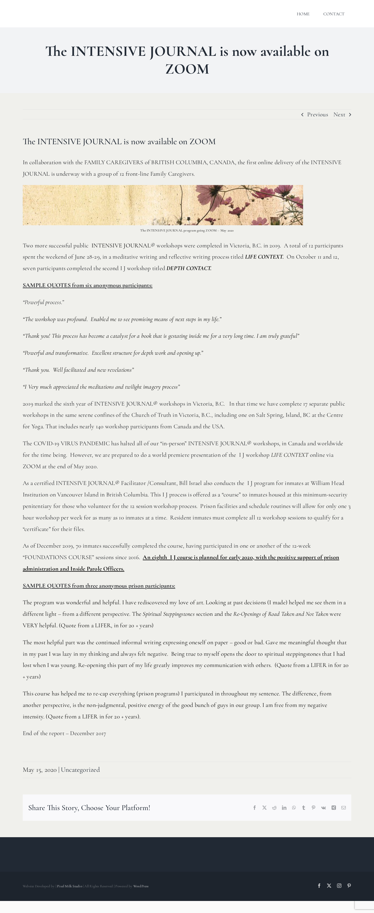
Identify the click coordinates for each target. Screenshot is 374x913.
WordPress (141, 886)
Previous (317, 114)
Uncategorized (80, 769)
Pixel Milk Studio (69, 886)
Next (339, 114)
